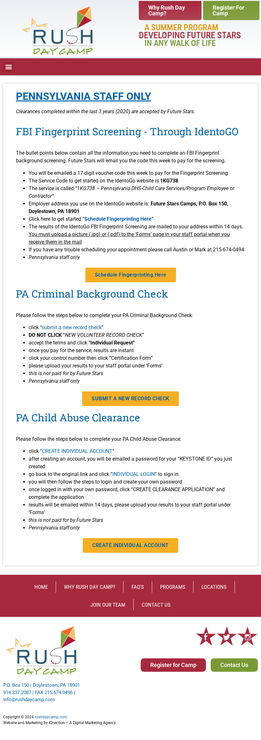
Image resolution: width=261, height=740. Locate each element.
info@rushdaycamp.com (29, 699)
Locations (214, 587)
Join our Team (107, 605)
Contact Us (156, 605)
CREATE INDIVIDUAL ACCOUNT (77, 451)
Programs (172, 587)
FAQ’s (137, 587)
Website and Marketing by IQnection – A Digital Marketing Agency (59, 723)
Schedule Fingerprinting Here (118, 219)
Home (41, 587)
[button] (8, 67)
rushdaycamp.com (51, 717)
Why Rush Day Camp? (89, 587)
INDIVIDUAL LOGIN (133, 474)
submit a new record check (72, 327)
